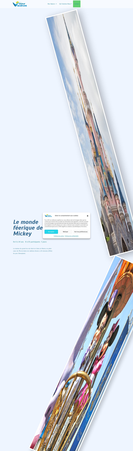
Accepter (51, 232)
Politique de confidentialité (71, 236)
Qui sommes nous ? (65, 4)
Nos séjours (51, 4)
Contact (76, 4)
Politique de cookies (59, 236)
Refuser (65, 232)
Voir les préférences (80, 232)
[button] (87, 216)
